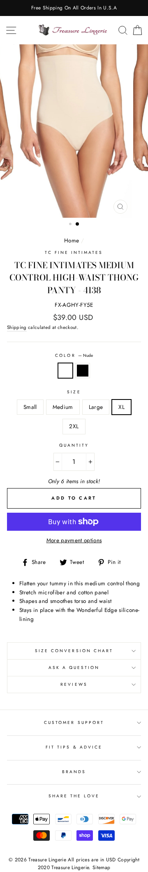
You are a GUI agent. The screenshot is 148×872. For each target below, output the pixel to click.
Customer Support (74, 722)
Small (30, 407)
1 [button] (71, 225)
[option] (74, 8)
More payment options (74, 540)
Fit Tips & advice (74, 747)
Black (83, 370)
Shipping (17, 327)
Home (71, 240)
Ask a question (74, 667)
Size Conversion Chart (74, 651)
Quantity (74, 445)
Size (74, 392)
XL (121, 407)
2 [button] (78, 224)
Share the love (74, 796)
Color (73, 355)
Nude (65, 370)
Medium (63, 407)
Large (96, 407)
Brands (74, 772)
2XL (74, 426)
